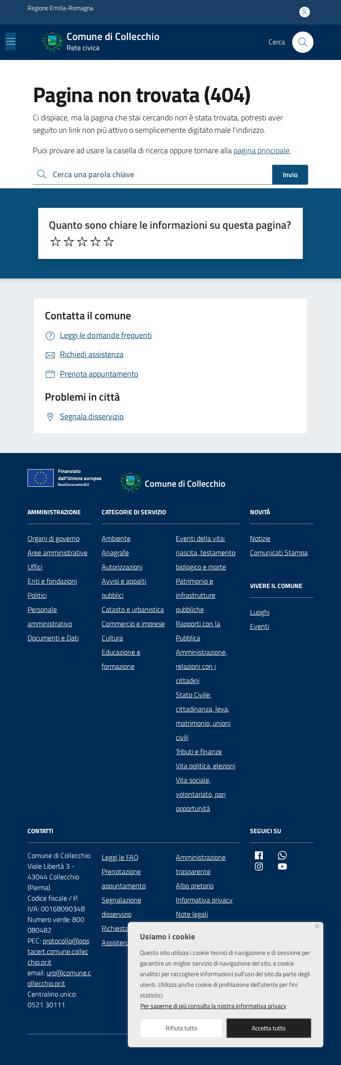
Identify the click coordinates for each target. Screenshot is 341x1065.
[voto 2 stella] (68, 241)
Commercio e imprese (133, 623)
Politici (37, 595)
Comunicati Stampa (279, 552)
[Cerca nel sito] (302, 42)
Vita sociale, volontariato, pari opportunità (201, 794)
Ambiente (116, 538)
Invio (290, 174)
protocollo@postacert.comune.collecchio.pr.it (58, 951)
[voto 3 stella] (82, 241)
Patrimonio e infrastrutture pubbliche (195, 595)
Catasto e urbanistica (133, 609)
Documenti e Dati (53, 637)
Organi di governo (53, 538)
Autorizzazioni (122, 566)
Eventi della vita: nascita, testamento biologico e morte (205, 552)
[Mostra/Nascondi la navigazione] (10, 41)
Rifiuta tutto (181, 1028)
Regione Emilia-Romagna (60, 7)
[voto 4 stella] (95, 241)
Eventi (259, 626)
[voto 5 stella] (108, 241)
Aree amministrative (57, 552)
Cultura (112, 637)
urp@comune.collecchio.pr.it (59, 978)
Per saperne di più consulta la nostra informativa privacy (213, 1005)
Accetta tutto (268, 1028)
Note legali (192, 914)
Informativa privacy (204, 899)
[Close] (317, 926)
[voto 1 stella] (55, 241)
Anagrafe (115, 552)
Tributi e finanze (199, 751)
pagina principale (261, 150)
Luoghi (260, 612)
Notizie (260, 538)
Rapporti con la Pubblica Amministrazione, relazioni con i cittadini (201, 652)
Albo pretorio (195, 885)
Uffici (35, 566)
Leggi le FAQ (120, 857)
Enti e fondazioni (52, 581)
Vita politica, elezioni (205, 765)
